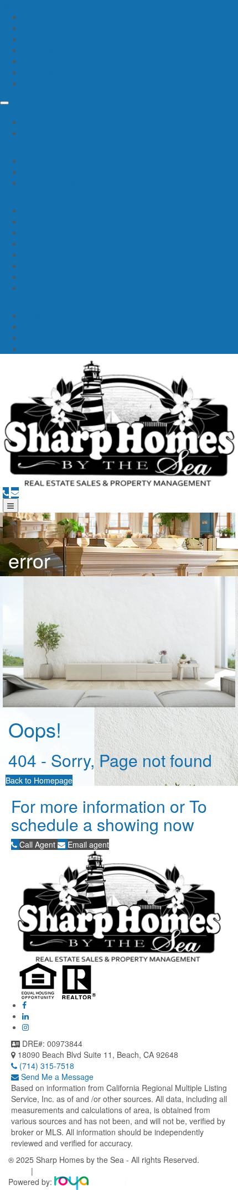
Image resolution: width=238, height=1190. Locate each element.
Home (32, 27)
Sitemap (49, 1170)
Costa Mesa (43, 265)
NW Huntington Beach (61, 243)
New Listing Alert (51, 348)
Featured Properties (57, 171)
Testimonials (44, 132)
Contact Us (41, 82)
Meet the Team (48, 121)
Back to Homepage (39, 780)
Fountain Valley (49, 254)
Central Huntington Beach (67, 221)
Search (34, 160)
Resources (144, 71)
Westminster (44, 287)
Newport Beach (49, 276)
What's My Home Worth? (66, 315)
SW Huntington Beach (60, 232)
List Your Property (53, 326)
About (118, 38)
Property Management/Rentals (76, 182)
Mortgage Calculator (58, 337)
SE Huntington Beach (59, 210)
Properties (141, 49)
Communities (156, 60)
